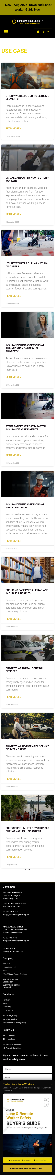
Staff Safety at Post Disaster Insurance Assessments (26, 428)
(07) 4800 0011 (12, 911)
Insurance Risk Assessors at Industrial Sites (25, 506)
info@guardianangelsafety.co (16, 914)
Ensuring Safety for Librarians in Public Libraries (27, 592)
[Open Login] (48, 31)
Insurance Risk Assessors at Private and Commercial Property (25, 348)
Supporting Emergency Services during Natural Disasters (27, 830)
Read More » (13, 128)
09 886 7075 (11, 938)
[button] (6, 31)
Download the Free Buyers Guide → (27, 1168)
